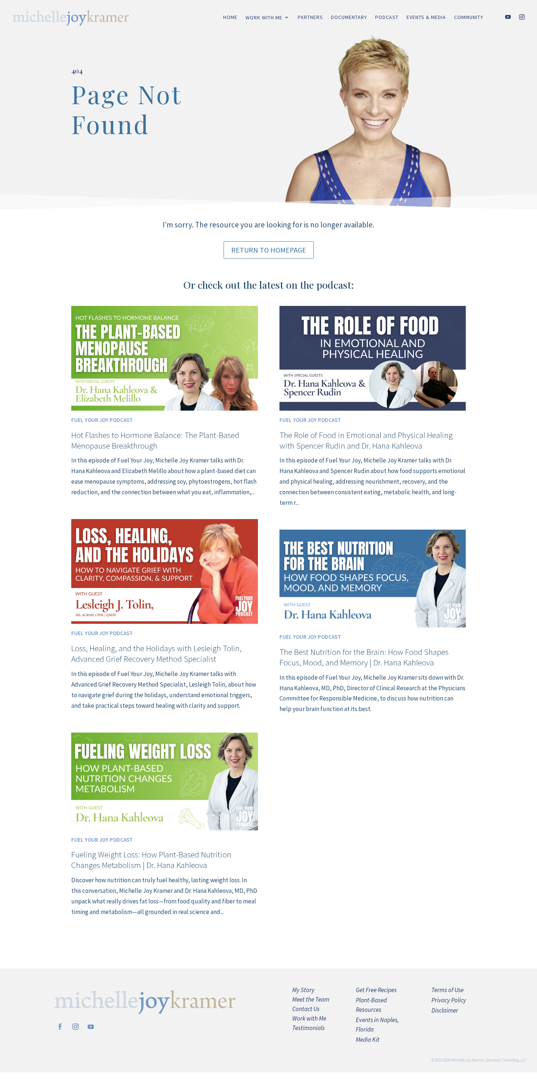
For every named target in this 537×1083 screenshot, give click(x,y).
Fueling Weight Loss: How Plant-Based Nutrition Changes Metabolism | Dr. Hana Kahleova (151, 859)
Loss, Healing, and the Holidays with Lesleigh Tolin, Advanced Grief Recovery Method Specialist (156, 653)
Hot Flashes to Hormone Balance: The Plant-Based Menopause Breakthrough (155, 440)
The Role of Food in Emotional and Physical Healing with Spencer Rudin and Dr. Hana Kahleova (366, 440)
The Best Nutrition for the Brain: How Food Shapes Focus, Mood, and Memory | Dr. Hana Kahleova (364, 657)
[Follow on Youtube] (90, 1027)
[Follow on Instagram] (75, 1027)
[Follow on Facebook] (60, 1027)
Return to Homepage (268, 249)
